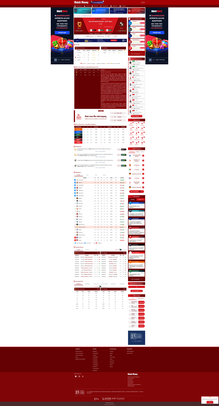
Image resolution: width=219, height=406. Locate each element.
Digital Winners (112, 404)
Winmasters (112, 362)
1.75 (101, 129)
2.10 (84, 134)
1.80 (114, 142)
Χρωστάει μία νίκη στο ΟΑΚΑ (137, 101)
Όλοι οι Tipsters (135, 116)
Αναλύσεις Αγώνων (79, 351)
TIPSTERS (94, 348)
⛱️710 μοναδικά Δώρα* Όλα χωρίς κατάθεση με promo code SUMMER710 (136, 257)
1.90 (118, 129)
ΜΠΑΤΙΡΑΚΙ (95, 351)
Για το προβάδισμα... (135, 73)
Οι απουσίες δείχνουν (136, 78)
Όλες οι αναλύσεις (135, 191)
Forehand (130, 97)
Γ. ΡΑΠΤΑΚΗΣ (131, 113)
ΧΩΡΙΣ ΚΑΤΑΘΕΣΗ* (130, 351)
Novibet (134, 27)
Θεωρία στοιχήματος (79, 353)
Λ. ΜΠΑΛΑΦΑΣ (131, 108)
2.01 (104, 137)
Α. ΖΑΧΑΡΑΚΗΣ (131, 103)
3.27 (87, 137)
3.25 (87, 131)
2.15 (84, 129)
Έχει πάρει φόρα (135, 90)
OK (210, 402)
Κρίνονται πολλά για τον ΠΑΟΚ (137, 106)
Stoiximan (135, 21)
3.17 (91, 137)
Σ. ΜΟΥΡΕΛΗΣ (131, 64)
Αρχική (77, 357)
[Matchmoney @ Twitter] (83, 376)
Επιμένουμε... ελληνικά (136, 62)
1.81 (114, 137)
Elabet (134, 33)
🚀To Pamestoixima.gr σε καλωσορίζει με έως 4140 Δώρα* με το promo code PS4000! (138, 10)
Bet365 (111, 364)
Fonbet (134, 46)
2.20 (84, 137)
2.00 (104, 139)
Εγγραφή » (114, 40)
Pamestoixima (112, 357)
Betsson (111, 366)
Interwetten (112, 360)
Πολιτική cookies (131, 378)
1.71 (101, 137)
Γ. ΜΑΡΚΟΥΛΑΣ (131, 87)
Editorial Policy (130, 382)
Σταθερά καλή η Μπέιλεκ (136, 96)
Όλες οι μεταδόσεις (136, 290)
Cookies (211, 400)
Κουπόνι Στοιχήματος (79, 355)
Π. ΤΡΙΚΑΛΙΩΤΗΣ (131, 80)
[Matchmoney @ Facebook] (76, 376)
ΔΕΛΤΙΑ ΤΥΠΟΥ (129, 353)
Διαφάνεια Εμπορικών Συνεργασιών (134, 384)
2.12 (84, 142)
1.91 (118, 142)
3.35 (91, 139)
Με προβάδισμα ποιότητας (136, 112)
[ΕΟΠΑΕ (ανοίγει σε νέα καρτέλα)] (113, 398)
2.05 (104, 129)
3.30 (87, 129)
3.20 (87, 142)
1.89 (118, 137)
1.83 (114, 129)
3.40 (91, 129)
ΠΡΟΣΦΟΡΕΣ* (129, 348)
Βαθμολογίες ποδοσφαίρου (80, 359)
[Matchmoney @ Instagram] (79, 376)
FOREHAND (95, 370)
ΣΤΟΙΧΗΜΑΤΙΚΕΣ (113, 348)
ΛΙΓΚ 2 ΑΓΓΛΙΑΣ (98, 19)
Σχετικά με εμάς (130, 381)
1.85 (114, 139)
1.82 (114, 131)
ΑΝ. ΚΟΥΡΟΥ (131, 75)
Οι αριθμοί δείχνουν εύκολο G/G (137, 68)
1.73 (101, 142)
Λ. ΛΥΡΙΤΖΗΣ (131, 69)
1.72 (101, 131)
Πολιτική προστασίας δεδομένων (133, 376)
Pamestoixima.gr (136, 39)
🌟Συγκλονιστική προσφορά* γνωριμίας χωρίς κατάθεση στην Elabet (119, 10)
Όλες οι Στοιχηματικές (135, 53)
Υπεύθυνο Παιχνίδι (131, 385)
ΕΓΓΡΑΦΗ (143, 2)
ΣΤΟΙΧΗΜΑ (78, 348)
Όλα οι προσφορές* (135, 279)
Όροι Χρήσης (130, 379)
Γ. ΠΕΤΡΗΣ (130, 92)
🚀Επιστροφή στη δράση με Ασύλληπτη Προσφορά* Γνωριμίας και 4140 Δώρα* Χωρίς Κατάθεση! (136, 232)
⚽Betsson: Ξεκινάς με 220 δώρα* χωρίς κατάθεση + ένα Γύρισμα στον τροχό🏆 (136, 266)
